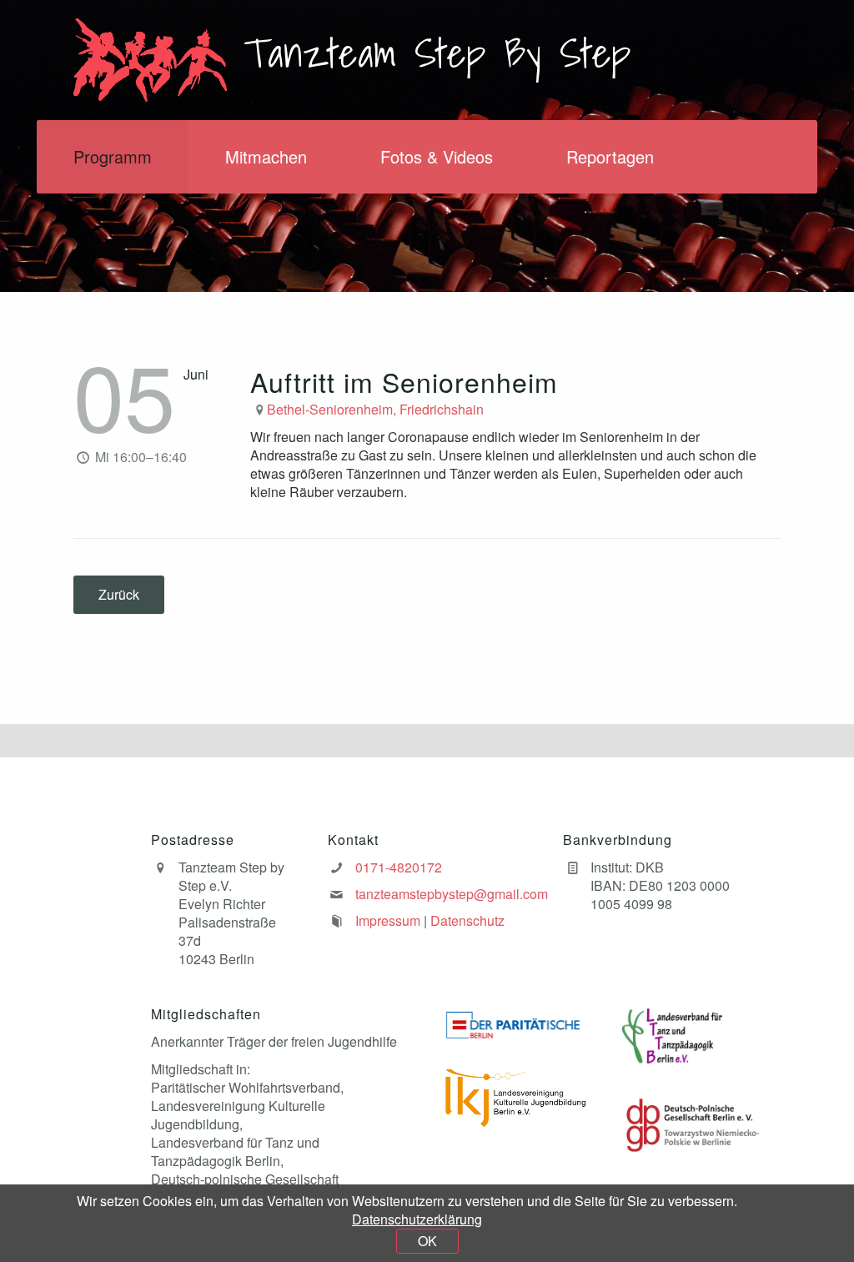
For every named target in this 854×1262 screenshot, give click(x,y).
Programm (112, 156)
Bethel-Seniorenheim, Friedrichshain (375, 409)
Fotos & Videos (436, 156)
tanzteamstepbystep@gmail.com (451, 893)
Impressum (387, 920)
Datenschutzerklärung (417, 1219)
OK (427, 1240)
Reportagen (610, 156)
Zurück (118, 594)
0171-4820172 (398, 867)
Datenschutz (467, 920)
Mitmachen (266, 156)
